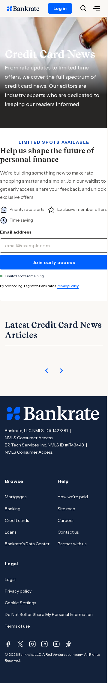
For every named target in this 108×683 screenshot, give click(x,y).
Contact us (68, 532)
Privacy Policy (68, 286)
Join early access (54, 262)
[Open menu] (96, 8)
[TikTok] (68, 644)
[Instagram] (32, 644)
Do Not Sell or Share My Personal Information (49, 614)
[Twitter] (20, 644)
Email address (16, 232)
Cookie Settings (20, 602)
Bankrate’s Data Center (27, 543)
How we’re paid (73, 496)
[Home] (26, 8)
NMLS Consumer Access (28, 437)
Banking (12, 508)
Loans (10, 532)
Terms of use (17, 626)
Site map (66, 508)
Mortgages (15, 496)
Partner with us (72, 543)
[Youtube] (56, 644)
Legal (10, 579)
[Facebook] (8, 644)
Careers (65, 520)
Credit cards (17, 520)
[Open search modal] (83, 8)
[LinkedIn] (44, 644)
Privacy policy (18, 591)
